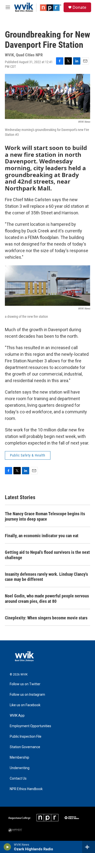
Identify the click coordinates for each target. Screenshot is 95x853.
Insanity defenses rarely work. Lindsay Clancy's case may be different (46, 577)
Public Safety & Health (27, 455)
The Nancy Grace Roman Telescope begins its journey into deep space (45, 516)
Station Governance (25, 747)
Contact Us (18, 778)
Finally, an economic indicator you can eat (41, 535)
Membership (19, 757)
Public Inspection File (25, 736)
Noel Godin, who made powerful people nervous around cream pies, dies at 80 (47, 598)
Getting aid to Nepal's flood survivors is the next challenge (47, 555)
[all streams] (88, 847)
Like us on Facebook (25, 705)
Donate (79, 7)
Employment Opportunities (30, 726)
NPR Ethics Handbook (26, 789)
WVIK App (17, 715)
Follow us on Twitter (25, 684)
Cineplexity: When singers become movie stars (46, 617)
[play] (7, 846)
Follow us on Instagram (27, 694)
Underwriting (19, 768)
